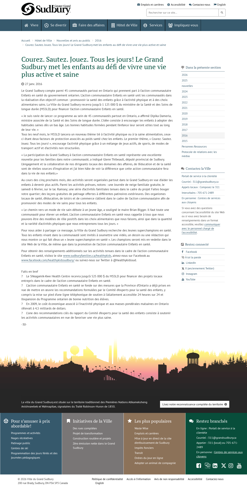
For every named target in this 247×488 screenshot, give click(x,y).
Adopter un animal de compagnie (155, 463)
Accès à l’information (139, 479)
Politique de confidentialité (107, 479)
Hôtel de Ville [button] (127, 25)
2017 (185, 130)
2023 (185, 97)
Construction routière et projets (92, 438)
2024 (185, 91)
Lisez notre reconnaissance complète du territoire (192, 404)
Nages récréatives (22, 438)
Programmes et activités (25, 433)
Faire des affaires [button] (92, 25)
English (221, 4)
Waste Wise (141, 428)
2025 (185, 80)
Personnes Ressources (194, 146)
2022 (185, 102)
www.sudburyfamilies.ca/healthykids (87, 256)
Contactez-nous (201, 4)
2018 (185, 124)
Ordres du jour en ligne (149, 458)
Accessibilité (178, 4)
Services (156, 25)
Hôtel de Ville (43, 40)
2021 (185, 108)
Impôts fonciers (144, 448)
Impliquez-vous (186, 25)
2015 (185, 141)
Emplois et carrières (152, 4)
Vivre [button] (34, 25)
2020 (185, 113)
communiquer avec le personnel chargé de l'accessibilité (201, 228)
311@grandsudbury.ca (222, 437)
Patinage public (20, 443)
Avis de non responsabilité (169, 479)
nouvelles (187, 86)
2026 (185, 75)
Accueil (25, 40)
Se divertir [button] (58, 25)
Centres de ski (19, 448)
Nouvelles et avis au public (73, 40)
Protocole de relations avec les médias (199, 154)
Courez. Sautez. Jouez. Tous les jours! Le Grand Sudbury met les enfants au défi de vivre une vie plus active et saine (95, 45)
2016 (98, 40)
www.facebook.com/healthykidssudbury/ (47, 260)
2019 (185, 119)
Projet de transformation (88, 433)
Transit (139, 453)
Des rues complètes (85, 428)
